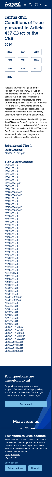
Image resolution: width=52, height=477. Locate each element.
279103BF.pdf (11, 264)
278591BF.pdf (11, 252)
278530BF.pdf (11, 249)
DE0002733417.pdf (14, 344)
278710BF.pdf (11, 255)
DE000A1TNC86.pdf (14, 327)
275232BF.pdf (11, 201)
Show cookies (11, 462)
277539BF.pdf (11, 234)
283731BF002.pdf (13, 300)
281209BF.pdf (11, 282)
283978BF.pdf (11, 306)
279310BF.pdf (11, 267)
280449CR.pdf (11, 273)
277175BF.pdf (11, 231)
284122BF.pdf (11, 315)
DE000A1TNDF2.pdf (14, 332)
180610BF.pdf (11, 174)
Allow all (35, 468)
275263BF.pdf (11, 204)
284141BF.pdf (11, 318)
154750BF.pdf (11, 165)
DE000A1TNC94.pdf (14, 329)
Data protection (12, 454)
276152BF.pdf (11, 225)
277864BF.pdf (11, 237)
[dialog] (26, 453)
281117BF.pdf (11, 276)
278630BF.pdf (11, 240)
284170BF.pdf (11, 320)
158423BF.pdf (11, 171)
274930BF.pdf (11, 186)
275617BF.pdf (11, 219)
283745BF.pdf (11, 303)
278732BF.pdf (11, 258)
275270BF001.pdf (13, 207)
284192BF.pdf (11, 323)
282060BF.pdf (11, 288)
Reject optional (15, 468)
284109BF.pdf (11, 311)
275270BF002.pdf (13, 210)
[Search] (30, 5)
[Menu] (25, 5)
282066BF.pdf (11, 291)
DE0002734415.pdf (14, 347)
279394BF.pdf (11, 270)
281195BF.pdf (11, 279)
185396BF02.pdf (12, 183)
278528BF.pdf (11, 246)
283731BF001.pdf (13, 297)
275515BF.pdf (11, 213)
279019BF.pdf (11, 261)
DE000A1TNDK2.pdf (14, 153)
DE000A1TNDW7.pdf (15, 338)
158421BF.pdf (11, 168)
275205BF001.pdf (13, 192)
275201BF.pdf (11, 189)
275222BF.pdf (11, 198)
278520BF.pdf (11, 243)
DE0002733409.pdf (14, 341)
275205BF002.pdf (13, 195)
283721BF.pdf (11, 294)
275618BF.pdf (11, 222)
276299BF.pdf (11, 228)
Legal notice (10, 457)
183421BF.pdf (11, 177)
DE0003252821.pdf (14, 350)
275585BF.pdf (11, 216)
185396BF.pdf (11, 180)
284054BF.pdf (11, 309)
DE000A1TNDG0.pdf (15, 335)
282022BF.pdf (11, 285)
